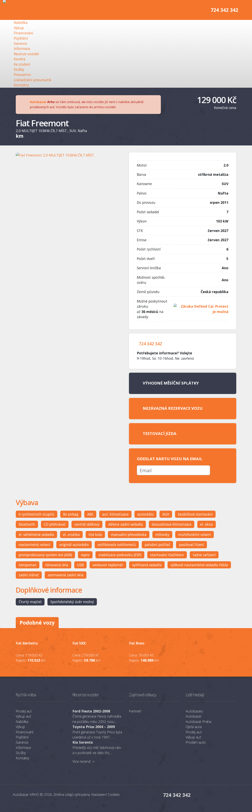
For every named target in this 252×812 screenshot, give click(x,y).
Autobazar (38, 102)
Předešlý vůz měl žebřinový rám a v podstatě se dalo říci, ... (96, 747)
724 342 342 (224, 10)
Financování (23, 33)
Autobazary (194, 711)
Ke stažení (22, 64)
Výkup (19, 27)
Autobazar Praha (198, 721)
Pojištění (21, 38)
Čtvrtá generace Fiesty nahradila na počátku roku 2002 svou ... (96, 716)
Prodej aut (24, 711)
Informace (22, 48)
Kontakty (21, 85)
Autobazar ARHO (26, 794)
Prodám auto (196, 742)
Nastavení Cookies (105, 794)
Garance (20, 43)
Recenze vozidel (26, 53)
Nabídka (21, 22)
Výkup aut (23, 716)
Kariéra (19, 59)
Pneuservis (22, 74)
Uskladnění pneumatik (32, 79)
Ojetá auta (194, 726)
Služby (19, 69)
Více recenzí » (83, 761)
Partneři (135, 711)
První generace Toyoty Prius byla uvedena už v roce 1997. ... (97, 731)
